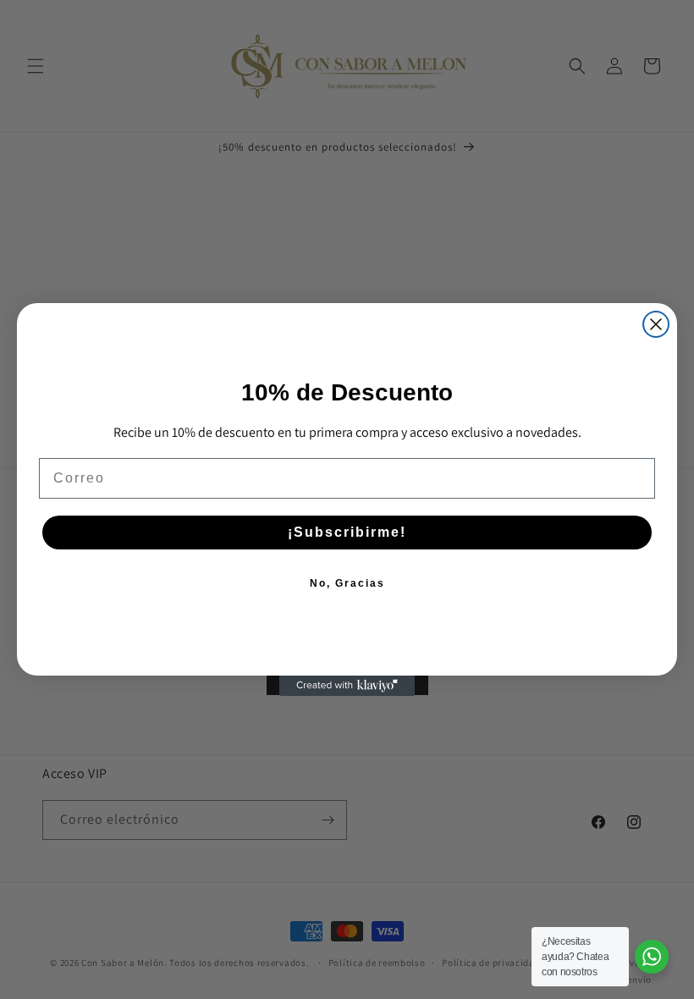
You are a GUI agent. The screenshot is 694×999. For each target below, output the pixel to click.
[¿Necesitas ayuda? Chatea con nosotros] (652, 957)
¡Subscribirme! (347, 532)
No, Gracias (347, 583)
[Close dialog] (656, 324)
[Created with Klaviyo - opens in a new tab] (347, 686)
